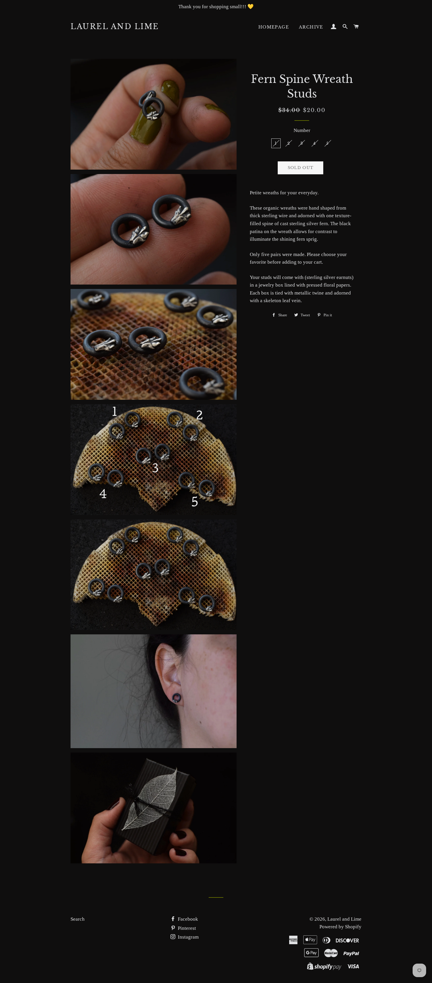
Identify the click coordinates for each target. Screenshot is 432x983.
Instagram (188, 937)
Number (302, 130)
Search (78, 919)
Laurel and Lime (115, 26)
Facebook (187, 919)
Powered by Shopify (340, 926)
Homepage (273, 27)
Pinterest (186, 928)
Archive (311, 27)
